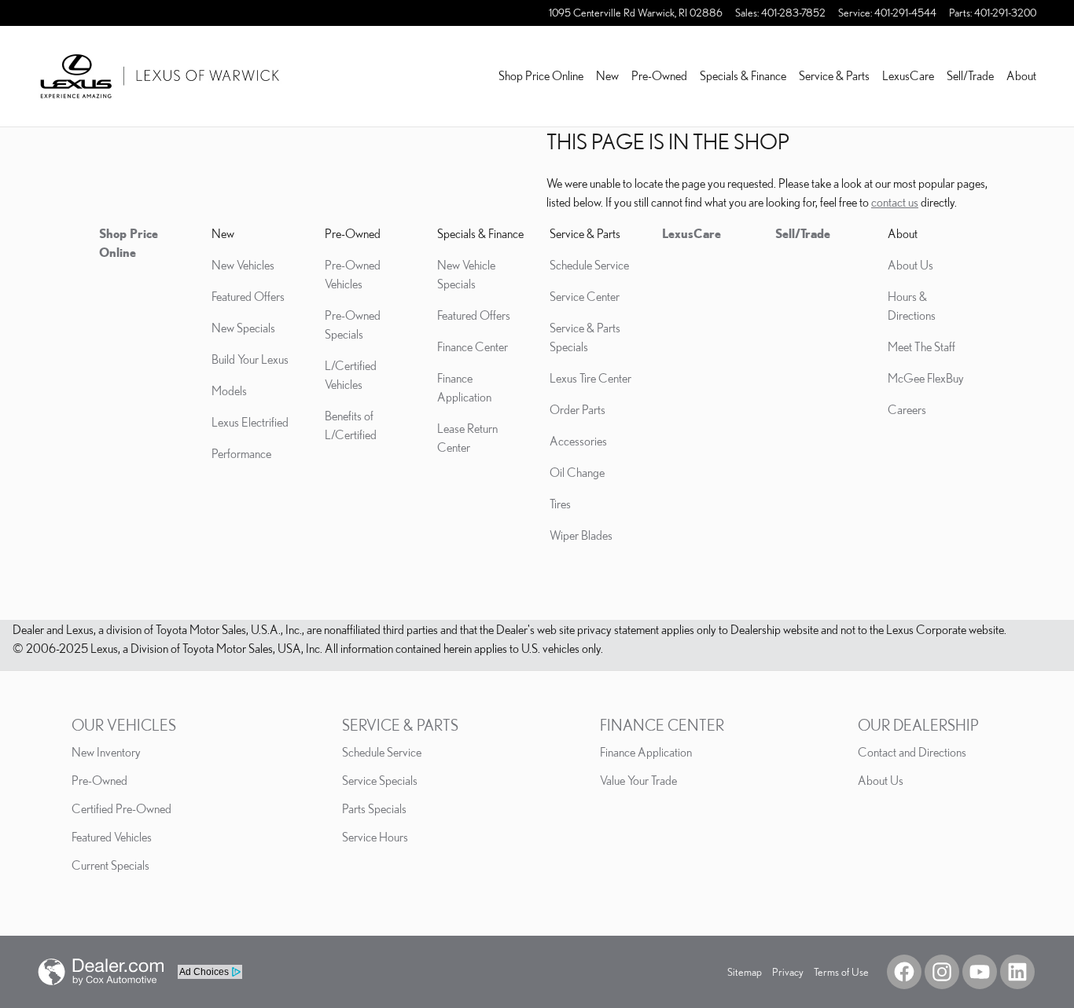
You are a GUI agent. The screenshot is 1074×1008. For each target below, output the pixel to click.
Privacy (788, 972)
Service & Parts (834, 75)
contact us (894, 202)
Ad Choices (204, 971)
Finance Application (646, 752)
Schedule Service (589, 265)
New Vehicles (242, 265)
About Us (910, 265)
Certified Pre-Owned (121, 808)
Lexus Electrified (250, 422)
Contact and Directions (912, 752)
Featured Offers (248, 296)
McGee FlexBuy (926, 378)
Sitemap (744, 972)
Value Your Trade (638, 780)
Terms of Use (841, 972)
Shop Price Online (540, 75)
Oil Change (577, 472)
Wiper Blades (581, 535)
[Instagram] (942, 972)
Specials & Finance (743, 75)
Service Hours (375, 837)
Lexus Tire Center (590, 378)
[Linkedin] (1017, 972)
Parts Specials (374, 808)
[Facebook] (904, 972)
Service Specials (379, 780)
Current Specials (110, 865)
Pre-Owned (659, 75)
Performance (241, 453)
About (1021, 75)
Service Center (585, 296)
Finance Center (472, 346)
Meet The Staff (921, 346)
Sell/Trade (970, 75)
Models (229, 390)
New (607, 75)
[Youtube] (979, 972)
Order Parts (577, 409)
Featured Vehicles (112, 837)
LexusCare (908, 75)
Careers (907, 409)
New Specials (243, 328)
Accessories (578, 441)
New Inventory (106, 752)
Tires (560, 504)
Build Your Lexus (250, 359)
